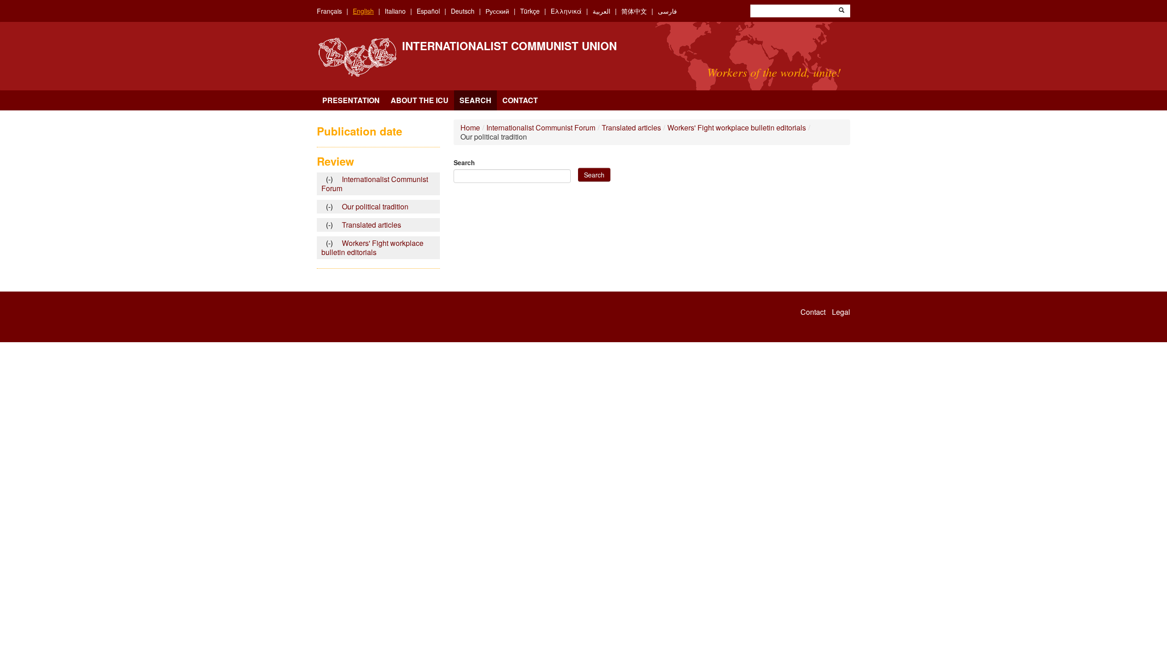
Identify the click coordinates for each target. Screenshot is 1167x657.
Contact (520, 100)
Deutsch (463, 11)
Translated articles (631, 127)
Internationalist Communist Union (509, 45)
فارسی (667, 11)
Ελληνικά (566, 11)
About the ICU (420, 100)
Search (475, 100)
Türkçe (530, 11)
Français (329, 11)
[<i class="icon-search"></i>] (841, 11)
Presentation (351, 100)
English (363, 11)
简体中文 (634, 11)
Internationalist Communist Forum (540, 127)
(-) (331, 179)
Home (470, 127)
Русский (497, 11)
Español (428, 11)
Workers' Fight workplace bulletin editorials (736, 127)
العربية (601, 11)
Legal (841, 312)
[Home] (357, 57)
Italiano (395, 11)
